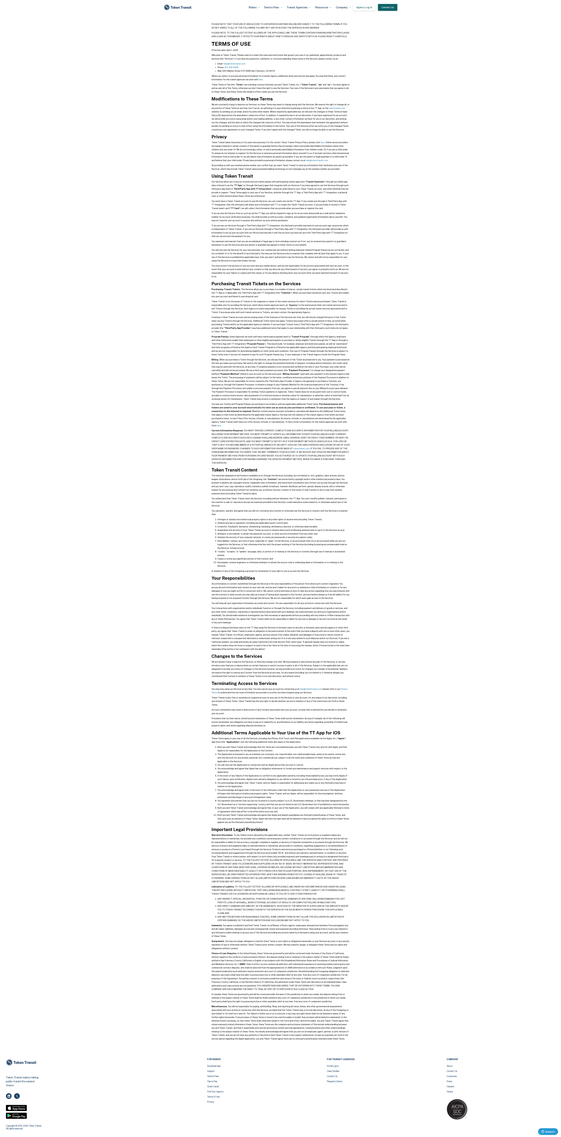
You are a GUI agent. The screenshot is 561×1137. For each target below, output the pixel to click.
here (261, 79)
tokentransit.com (337, 108)
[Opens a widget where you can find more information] (548, 1132)
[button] (254, 7)
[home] (178, 7)
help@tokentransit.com (234, 64)
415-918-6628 (231, 67)
